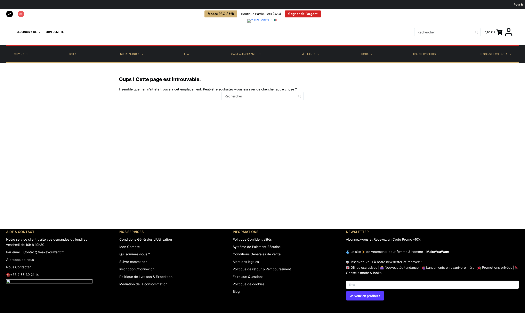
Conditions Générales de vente (257, 254)
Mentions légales (246, 262)
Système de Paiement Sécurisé (257, 247)
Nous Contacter (18, 267)
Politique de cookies (248, 284)
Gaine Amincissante (244, 54)
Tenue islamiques (128, 54)
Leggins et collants (494, 54)
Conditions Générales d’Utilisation (145, 239)
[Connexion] (508, 32)
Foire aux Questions (248, 277)
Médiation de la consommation (143, 284)
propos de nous (20, 260)
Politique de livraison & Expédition (145, 277)
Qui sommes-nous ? (134, 254)
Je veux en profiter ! (365, 296)
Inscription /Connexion (136, 269)
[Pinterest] (21, 14)
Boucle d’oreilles (424, 54)
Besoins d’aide (26, 31)
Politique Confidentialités (252, 239)
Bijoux (364, 54)
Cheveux (19, 54)
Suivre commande (133, 262)
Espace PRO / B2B (221, 13)
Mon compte (55, 31)
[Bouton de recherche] (476, 32)
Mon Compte (129, 247)
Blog (236, 291)
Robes (72, 54)
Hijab (187, 54)
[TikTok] (9, 14)
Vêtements (308, 54)
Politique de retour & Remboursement (262, 269)
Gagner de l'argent (303, 13)
